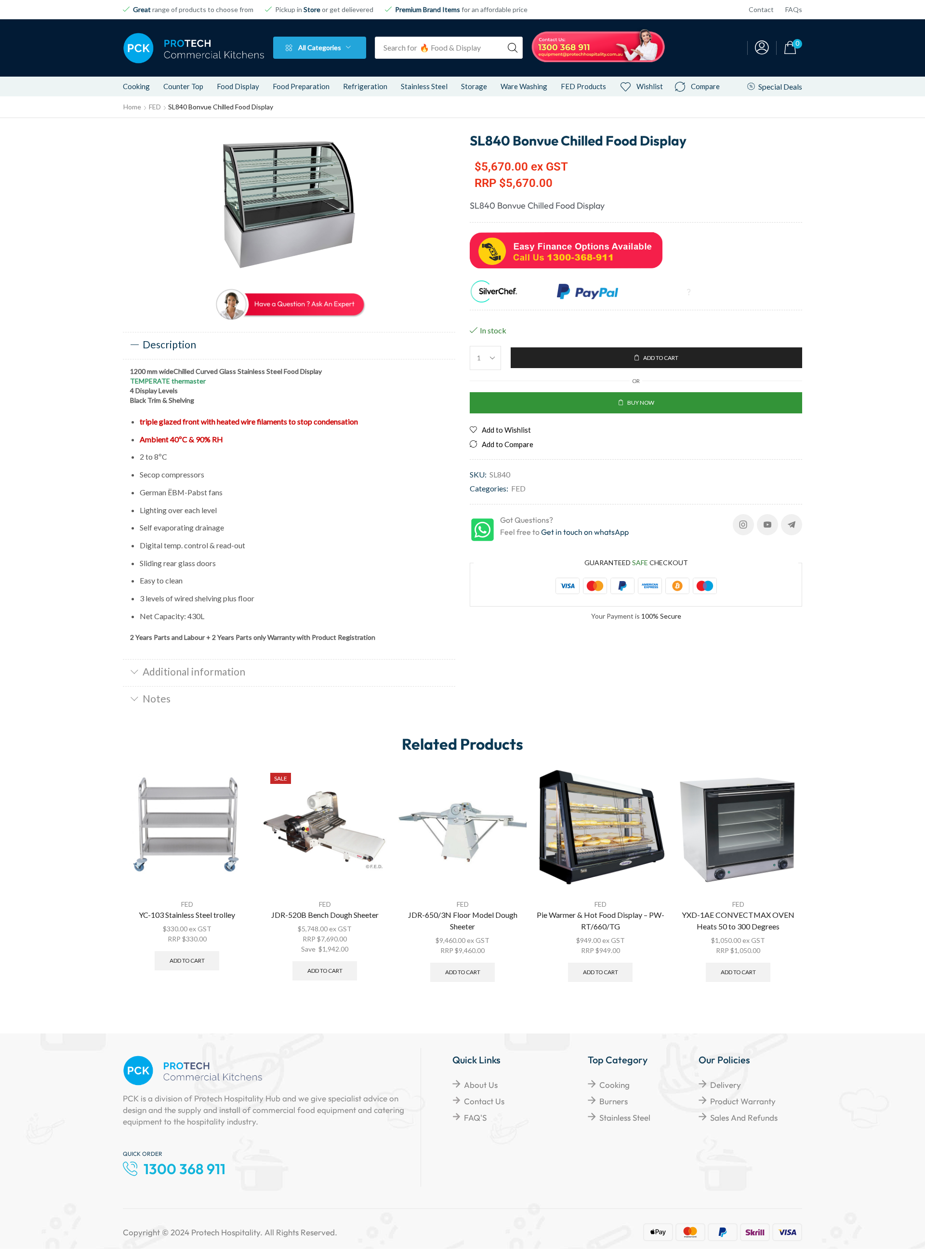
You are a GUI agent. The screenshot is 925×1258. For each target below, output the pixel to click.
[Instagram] (743, 524)
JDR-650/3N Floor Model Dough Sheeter (462, 920)
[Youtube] (767, 524)
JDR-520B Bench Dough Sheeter (325, 914)
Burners (613, 1101)
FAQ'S (475, 1117)
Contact (761, 9)
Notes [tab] (157, 698)
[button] (762, 48)
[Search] (512, 47)
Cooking (614, 1085)
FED (155, 107)
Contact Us (484, 1101)
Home (132, 107)
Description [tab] (169, 344)
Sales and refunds (744, 1117)
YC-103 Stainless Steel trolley (187, 914)
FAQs (793, 9)
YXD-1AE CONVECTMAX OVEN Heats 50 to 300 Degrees (738, 920)
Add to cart (187, 960)
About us (481, 1085)
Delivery (725, 1085)
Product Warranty (743, 1101)
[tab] (289, 345)
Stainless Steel (624, 1117)
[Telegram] (791, 524)
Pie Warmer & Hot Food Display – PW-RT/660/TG (600, 920)
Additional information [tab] (194, 671)
